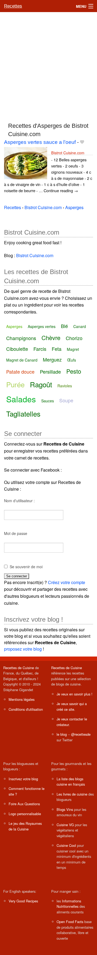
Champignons (21, 337)
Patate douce (20, 371)
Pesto (73, 371)
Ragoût (41, 384)
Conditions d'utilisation (26, 709)
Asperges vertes (42, 326)
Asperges (14, 326)
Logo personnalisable (25, 813)
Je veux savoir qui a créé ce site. (72, 706)
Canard (79, 326)
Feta (56, 348)
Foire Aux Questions (24, 803)
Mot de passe (15, 533)
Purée (15, 384)
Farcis (39, 348)
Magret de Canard (21, 360)
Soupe (66, 400)
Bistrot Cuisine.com (67, 152)
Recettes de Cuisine (18, 667)
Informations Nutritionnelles (69, 903)
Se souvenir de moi (26, 566)
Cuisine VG (65, 824)
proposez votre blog (23, 649)
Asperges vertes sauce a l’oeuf (40, 142)
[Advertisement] (48, 64)
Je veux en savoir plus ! (74, 694)
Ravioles (64, 385)
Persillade (50, 371)
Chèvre (50, 337)
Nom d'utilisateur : (19, 500)
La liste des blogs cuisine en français (71, 781)
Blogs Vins (65, 809)
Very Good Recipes (23, 900)
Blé (64, 325)
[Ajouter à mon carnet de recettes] (82, 142)
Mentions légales (21, 699)
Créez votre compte (66, 582)
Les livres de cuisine (72, 794)
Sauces (47, 400)
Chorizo (74, 337)
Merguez (52, 359)
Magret (73, 349)
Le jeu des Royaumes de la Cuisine (25, 826)
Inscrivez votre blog (23, 778)
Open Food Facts (70, 921)
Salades (21, 399)
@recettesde (81, 734)
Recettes (13, 6)
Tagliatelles (23, 413)
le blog (62, 734)
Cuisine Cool (66, 845)
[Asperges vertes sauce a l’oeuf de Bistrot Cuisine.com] (25, 162)
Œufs (71, 360)
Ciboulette (17, 348)
